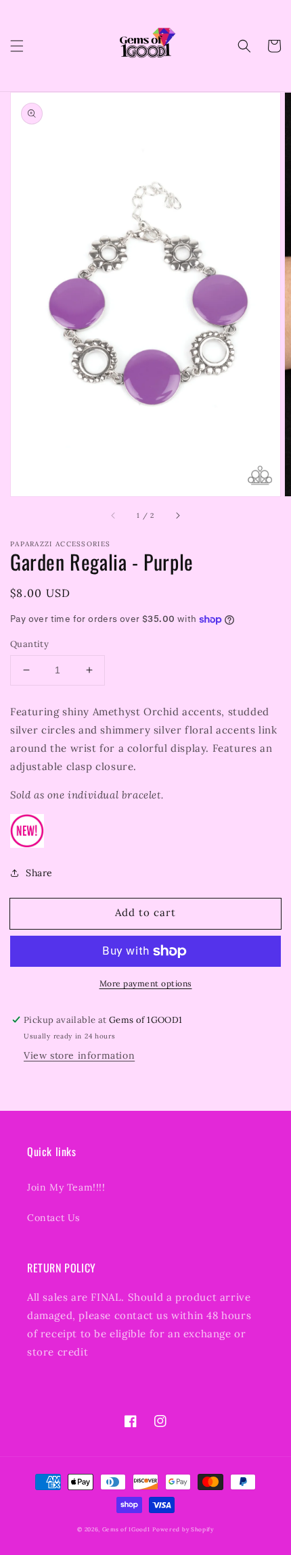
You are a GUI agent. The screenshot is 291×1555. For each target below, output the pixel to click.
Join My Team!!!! (66, 1187)
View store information (79, 1055)
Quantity (29, 644)
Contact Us (53, 1218)
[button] (17, 46)
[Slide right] (177, 515)
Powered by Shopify (183, 1529)
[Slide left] (114, 515)
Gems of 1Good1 (126, 1529)
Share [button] (39, 873)
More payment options (145, 983)
